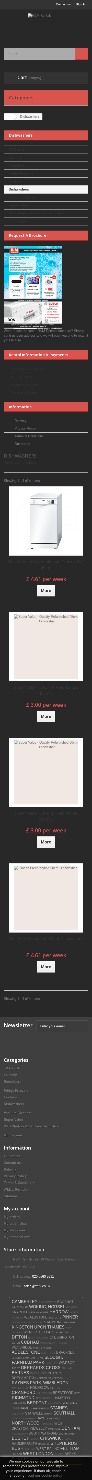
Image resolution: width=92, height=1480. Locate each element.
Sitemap (10, 1196)
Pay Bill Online (20, 377)
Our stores (22, 444)
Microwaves (18, 221)
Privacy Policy (25, 428)
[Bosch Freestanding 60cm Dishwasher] (46, 898)
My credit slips (15, 1224)
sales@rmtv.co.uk (37, 1286)
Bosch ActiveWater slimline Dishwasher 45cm (46, 564)
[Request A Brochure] (46, 287)
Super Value (18, 205)
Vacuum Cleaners (22, 197)
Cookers (15, 181)
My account (17, 1209)
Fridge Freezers (21, 173)
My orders (12, 1217)
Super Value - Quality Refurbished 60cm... (46, 816)
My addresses (15, 1230)
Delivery (20, 421)
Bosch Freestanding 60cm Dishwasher (46, 938)
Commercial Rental (23, 393)
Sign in (81, 4)
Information (20, 406)
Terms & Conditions (29, 436)
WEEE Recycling (17, 1189)
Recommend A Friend (25, 385)
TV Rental (16, 149)
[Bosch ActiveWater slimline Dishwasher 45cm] (46, 521)
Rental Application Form (27, 369)
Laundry (15, 157)
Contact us (63, 4)
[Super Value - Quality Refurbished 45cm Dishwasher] (46, 646)
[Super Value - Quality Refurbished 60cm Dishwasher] (46, 772)
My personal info (17, 1237)
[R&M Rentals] (46, 24)
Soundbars (17, 165)
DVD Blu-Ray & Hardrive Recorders (36, 213)
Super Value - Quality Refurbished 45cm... (46, 690)
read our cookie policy (44, 1475)
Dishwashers (19, 189)
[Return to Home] (9, 116)
